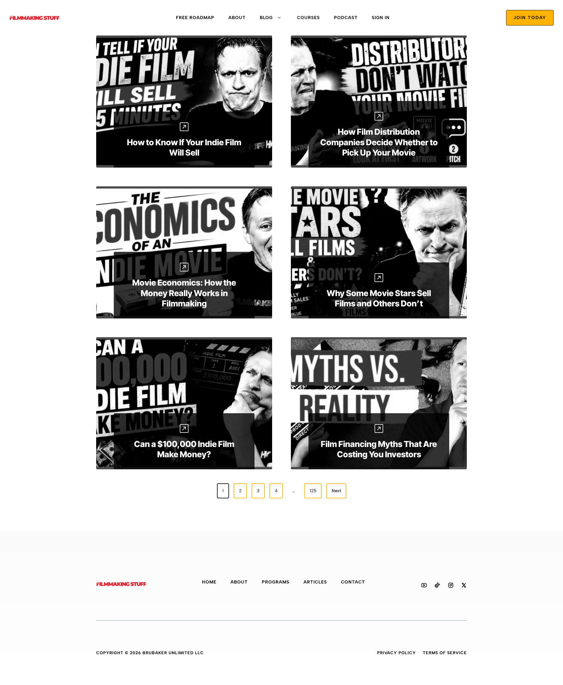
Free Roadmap (195, 17)
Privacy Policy (396, 652)
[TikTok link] (437, 585)
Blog (266, 17)
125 (313, 490)
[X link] (464, 585)
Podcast (346, 17)
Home (209, 582)
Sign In (381, 17)
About (237, 17)
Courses (308, 17)
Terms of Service (445, 652)
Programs (275, 582)
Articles (315, 582)
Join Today (529, 17)
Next (336, 490)
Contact (353, 582)
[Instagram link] (451, 585)
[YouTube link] (424, 585)
